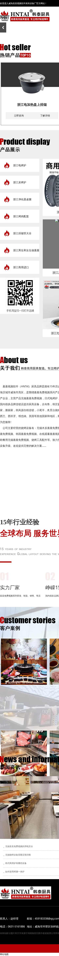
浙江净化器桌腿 (22, 199)
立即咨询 (19, 115)
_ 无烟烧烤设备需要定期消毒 (17, 854)
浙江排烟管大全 (22, 233)
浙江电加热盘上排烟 (32, 104)
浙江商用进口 (21, 267)
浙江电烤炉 (19, 165)
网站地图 (4, 954)
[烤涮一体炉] (24, 754)
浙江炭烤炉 (19, 182)
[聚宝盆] (24, 662)
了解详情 (45, 115)
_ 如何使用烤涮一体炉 (13, 871)
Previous (3, 27)
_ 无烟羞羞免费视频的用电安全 (18, 846)
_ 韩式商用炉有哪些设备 (15, 863)
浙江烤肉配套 (21, 216)
